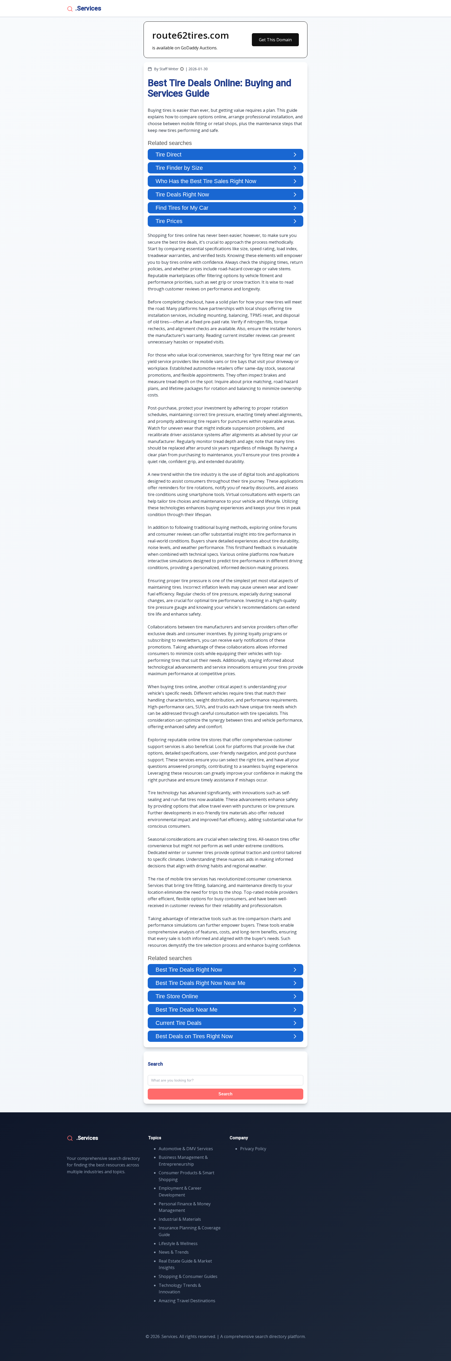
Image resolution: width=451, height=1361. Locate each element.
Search (225, 1094)
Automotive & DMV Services (186, 1149)
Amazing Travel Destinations (187, 1301)
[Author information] (182, 69)
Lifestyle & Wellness (178, 1243)
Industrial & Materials (180, 1219)
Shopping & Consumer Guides (188, 1276)
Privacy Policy (253, 1149)
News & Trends (174, 1252)
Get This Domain (275, 40)
